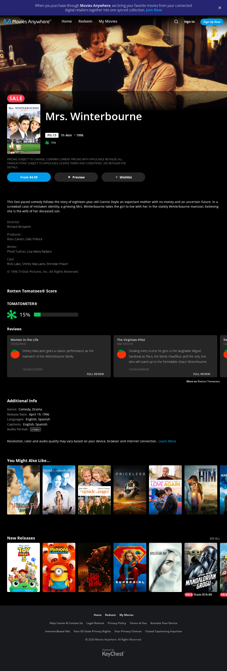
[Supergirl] (130, 567)
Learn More (167, 441)
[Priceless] (130, 489)
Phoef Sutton (16, 251)
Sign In (189, 21)
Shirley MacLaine (33, 264)
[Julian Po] (23, 489)
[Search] (176, 21)
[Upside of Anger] (94, 489)
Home (67, 21)
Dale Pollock (33, 239)
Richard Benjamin (19, 226)
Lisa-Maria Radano (39, 251)
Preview (78, 177)
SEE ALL (215, 538)
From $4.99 (28, 177)
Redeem (85, 21)
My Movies (108, 21)
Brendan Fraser (57, 264)
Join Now (154, 10)
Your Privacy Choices (128, 631)
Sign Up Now (212, 22)
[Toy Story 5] (23, 567)
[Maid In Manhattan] (59, 489)
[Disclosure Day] (165, 567)
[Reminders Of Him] (200, 489)
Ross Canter (15, 239)
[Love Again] (165, 489)
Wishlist (126, 177)
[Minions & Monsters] (59, 567)
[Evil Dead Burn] (94, 567)
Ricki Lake (14, 264)
